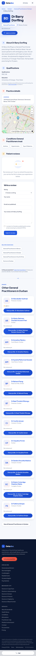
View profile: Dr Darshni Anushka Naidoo (18, 473)
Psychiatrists (5, 581)
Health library (5, 612)
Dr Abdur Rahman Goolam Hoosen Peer (19, 319)
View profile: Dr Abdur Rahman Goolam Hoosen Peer (18, 331)
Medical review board (8, 622)
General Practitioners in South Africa (13, 257)
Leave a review (10, 33)
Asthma (5, 146)
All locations (5, 617)
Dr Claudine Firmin (18, 441)
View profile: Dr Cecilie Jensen (18, 433)
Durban (10, 9)
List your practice (9, 559)
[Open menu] (32, 3)
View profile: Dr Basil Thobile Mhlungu (18, 413)
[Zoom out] (32, 110)
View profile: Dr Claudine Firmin (18, 452)
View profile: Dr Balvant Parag (18, 393)
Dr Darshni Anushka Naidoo (21, 461)
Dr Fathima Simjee (18, 504)
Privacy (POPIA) (6, 647)
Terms (12, 647)
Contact (4, 625)
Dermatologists (6, 570)
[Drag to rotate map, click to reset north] (32, 113)
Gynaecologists (6, 578)
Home (3, 9)
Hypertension (15, 146)
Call (19, 653)
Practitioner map (6, 620)
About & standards (7, 609)
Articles (25, 3)
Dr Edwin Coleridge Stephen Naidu (18, 483)
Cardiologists (5, 573)
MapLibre (28, 131)
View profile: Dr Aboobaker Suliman (18, 310)
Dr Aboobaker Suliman (19, 299)
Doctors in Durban (8, 261)
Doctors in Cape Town (8, 588)
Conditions (5, 614)
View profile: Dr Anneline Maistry (18, 352)
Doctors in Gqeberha (8, 599)
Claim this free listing (20, 270)
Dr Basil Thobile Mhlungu (20, 401)
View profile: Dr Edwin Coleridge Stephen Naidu (18, 495)
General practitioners (8, 568)
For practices (5, 627)
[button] (18, 118)
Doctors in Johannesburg (9, 591)
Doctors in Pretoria (7, 596)
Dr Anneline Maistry (18, 340)
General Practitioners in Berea (11, 248)
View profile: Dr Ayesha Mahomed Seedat (18, 372)
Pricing (4, 630)
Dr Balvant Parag (17, 381)
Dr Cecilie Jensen (17, 421)
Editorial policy (19, 647)
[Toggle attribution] (32, 131)
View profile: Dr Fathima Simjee (18, 515)
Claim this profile (12, 84)
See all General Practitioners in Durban (16, 524)
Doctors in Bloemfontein (9, 601)
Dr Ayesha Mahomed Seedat (21, 360)
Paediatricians (6, 575)
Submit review (10, 233)
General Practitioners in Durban (23, 9)
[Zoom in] (32, 108)
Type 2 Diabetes (27, 146)
